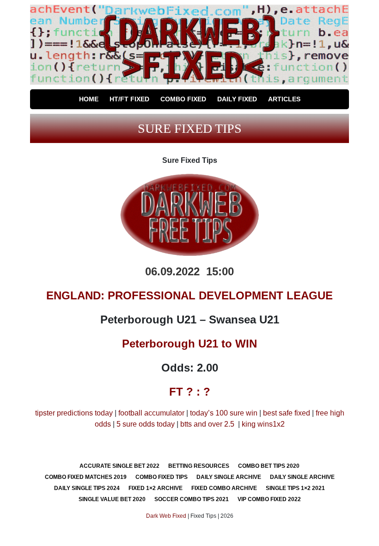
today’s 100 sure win (223, 413)
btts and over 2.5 (207, 424)
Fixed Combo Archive (224, 488)
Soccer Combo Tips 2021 (191, 499)
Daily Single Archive (228, 477)
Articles (284, 99)
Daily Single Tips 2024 (87, 488)
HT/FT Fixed (129, 99)
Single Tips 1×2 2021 (295, 488)
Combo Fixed (183, 99)
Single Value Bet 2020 (112, 499)
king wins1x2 (263, 424)
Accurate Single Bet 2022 (119, 466)
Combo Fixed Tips (161, 477)
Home (88, 99)
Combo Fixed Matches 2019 (86, 477)
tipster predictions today (74, 413)
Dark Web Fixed (166, 516)
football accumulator (151, 413)
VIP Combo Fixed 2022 (269, 499)
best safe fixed (286, 413)
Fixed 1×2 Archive (155, 488)
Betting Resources (198, 466)
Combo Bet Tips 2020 (269, 466)
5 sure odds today (145, 424)
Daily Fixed (237, 99)
